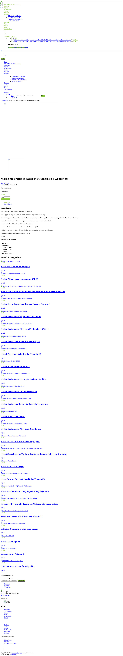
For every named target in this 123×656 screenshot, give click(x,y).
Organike (7, 6)
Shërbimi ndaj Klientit (10, 643)
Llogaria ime (8, 640)
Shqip (8, 94)
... (4, 30)
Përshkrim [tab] (7, 202)
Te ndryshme (8, 29)
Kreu (5, 62)
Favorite (6, 641)
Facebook (7, 584)
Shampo (6, 12)
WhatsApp (7, 587)
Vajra (5, 24)
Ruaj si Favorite (5, 183)
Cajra (5, 27)
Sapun (6, 25)
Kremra (6, 22)
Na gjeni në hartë (5, 595)
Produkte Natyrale (17, 653)
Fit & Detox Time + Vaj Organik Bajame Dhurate (56, 40)
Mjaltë (6, 8)
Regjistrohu (21, 580)
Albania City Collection (14, 16)
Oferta (6, 11)
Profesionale (7, 9)
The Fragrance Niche (14, 17)
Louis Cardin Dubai (13, 21)
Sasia (2, 197)
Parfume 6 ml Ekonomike (15, 19)
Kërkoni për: (19, 96)
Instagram (7, 585)
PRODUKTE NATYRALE (12, 4)
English (13, 97)
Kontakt (6, 92)
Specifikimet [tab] (7, 204)
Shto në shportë (5, 199)
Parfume (6, 14)
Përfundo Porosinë (22, 47)
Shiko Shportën (12, 47)
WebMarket (12, 654)
